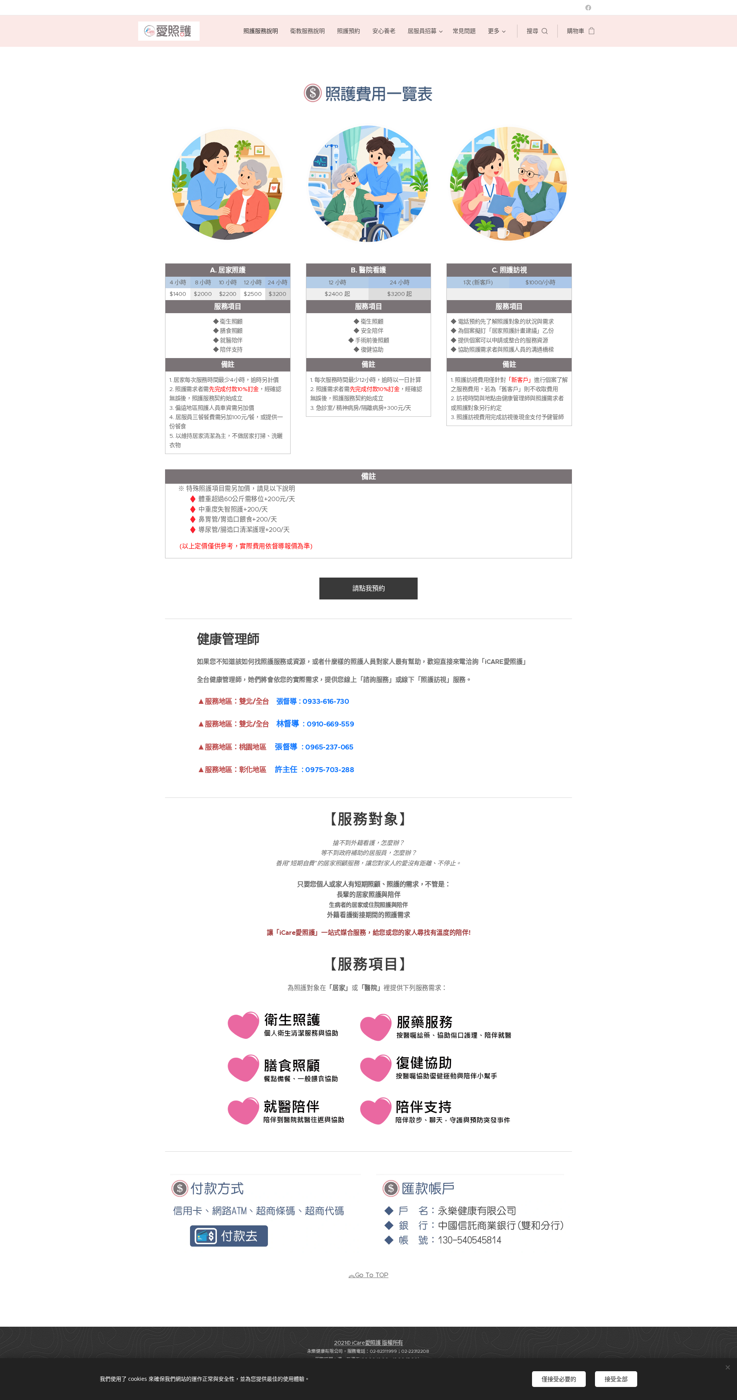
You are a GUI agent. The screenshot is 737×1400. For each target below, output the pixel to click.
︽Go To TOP (368, 1275)
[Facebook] (588, 7)
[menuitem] (262, 31)
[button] (537, 31)
